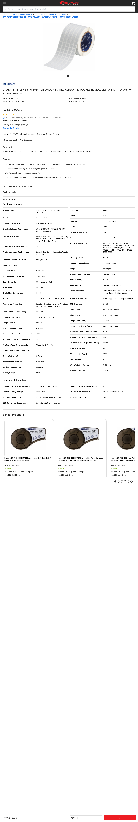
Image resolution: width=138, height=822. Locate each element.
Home (5, 14)
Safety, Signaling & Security (21, 14)
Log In (5, 134)
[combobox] (71, 9)
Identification (40, 14)
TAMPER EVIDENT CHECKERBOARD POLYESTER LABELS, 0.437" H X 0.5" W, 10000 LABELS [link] (40, 17)
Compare (27, 140)
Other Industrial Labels (57, 14)
